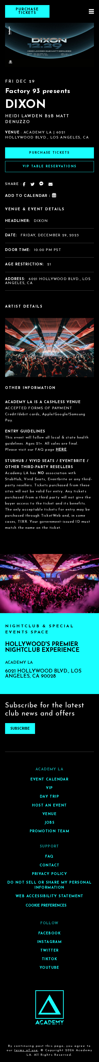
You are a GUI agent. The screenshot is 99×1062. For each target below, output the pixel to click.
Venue (49, 814)
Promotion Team (50, 831)
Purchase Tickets (27, 11)
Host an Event (49, 805)
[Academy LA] (49, 1007)
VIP (49, 788)
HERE (61, 450)
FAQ (49, 857)
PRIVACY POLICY (49, 874)
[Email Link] (50, 184)
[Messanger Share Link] (41, 184)
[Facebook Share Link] (24, 184)
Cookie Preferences (46, 905)
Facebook (49, 933)
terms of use (26, 1050)
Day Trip (49, 797)
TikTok (49, 959)
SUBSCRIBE (20, 729)
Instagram (49, 942)
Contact (50, 865)
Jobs (49, 822)
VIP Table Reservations (49, 166)
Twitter (49, 951)
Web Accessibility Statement (49, 896)
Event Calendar (49, 779)
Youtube (49, 968)
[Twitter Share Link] (32, 184)
